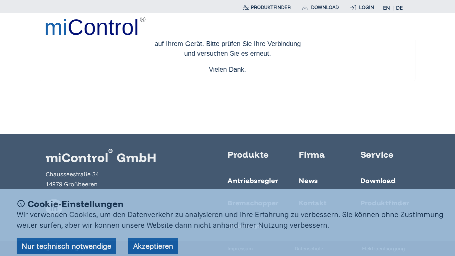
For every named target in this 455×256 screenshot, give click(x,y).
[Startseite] (96, 26)
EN (386, 7)
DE (399, 7)
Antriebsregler (253, 180)
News (308, 180)
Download (378, 180)
